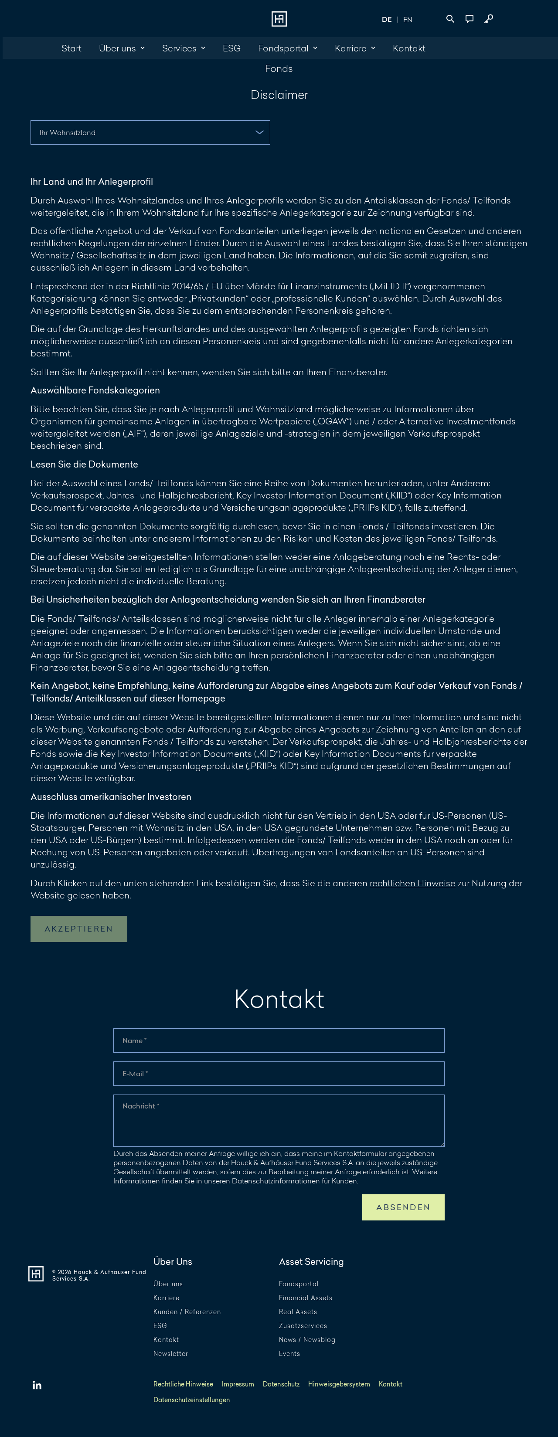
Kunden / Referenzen (187, 1312)
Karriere (166, 1298)
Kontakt (166, 1340)
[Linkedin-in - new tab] (37, 1385)
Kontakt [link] (409, 48)
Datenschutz (281, 1384)
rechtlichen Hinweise (413, 882)
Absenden (403, 1207)
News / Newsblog (307, 1340)
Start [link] (71, 48)
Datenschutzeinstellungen (191, 1400)
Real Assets (298, 1312)
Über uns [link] (117, 48)
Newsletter (170, 1354)
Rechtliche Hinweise (183, 1384)
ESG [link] (232, 48)
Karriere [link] (351, 48)
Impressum (238, 1384)
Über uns (168, 1284)
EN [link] (407, 19)
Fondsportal (299, 1284)
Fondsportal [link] (283, 48)
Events (289, 1354)
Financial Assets (306, 1298)
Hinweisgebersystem (339, 1384)
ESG (160, 1326)
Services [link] (179, 48)
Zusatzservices (303, 1326)
